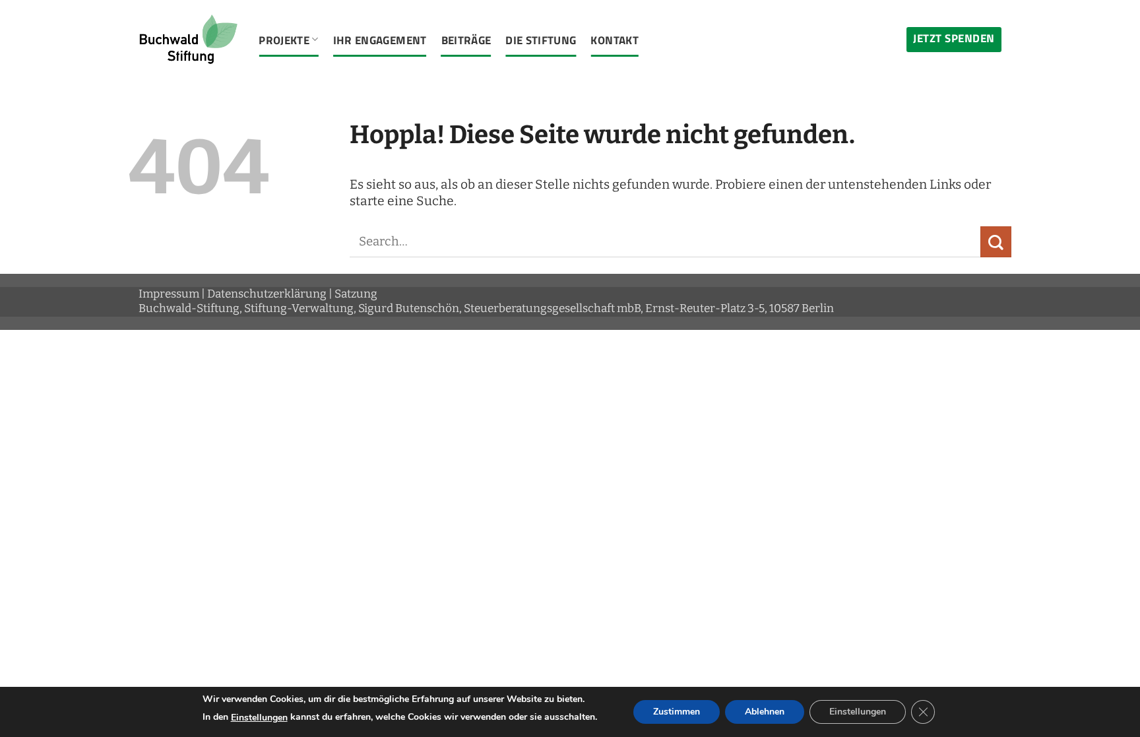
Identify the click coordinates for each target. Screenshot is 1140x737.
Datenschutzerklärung (267, 294)
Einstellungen (259, 718)
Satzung (355, 294)
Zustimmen (676, 711)
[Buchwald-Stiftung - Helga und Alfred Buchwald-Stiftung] (189, 40)
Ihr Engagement (380, 40)
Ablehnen (764, 711)
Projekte (284, 40)
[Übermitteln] (995, 241)
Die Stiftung (540, 40)
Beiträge (466, 40)
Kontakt (614, 40)
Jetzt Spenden (954, 38)
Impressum (169, 294)
